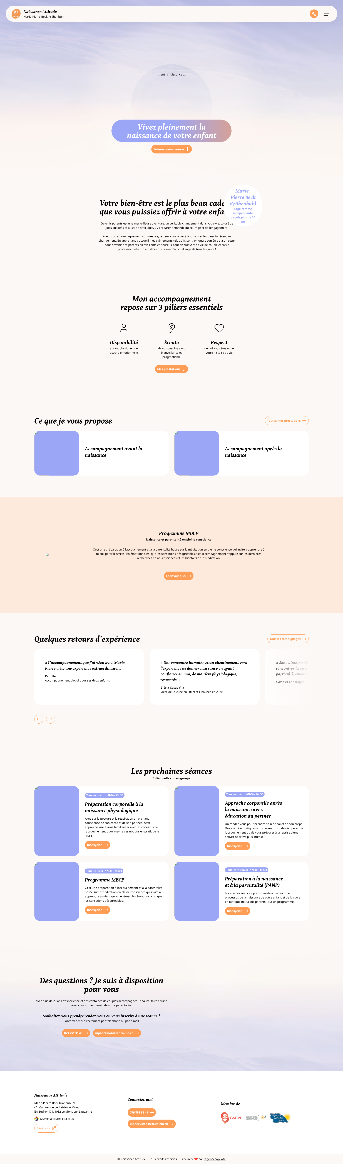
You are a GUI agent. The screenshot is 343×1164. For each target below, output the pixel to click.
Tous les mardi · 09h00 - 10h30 (244, 794)
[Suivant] (50, 719)
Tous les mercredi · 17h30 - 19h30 (246, 870)
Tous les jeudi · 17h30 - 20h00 (104, 871)
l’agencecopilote (215, 1159)
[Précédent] (38, 719)
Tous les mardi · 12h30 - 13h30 (104, 795)
